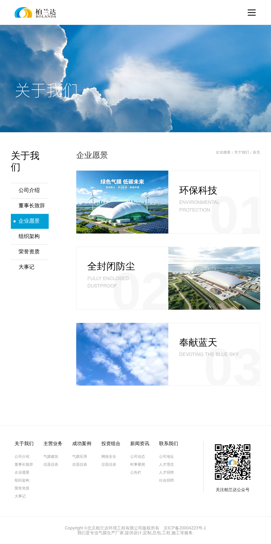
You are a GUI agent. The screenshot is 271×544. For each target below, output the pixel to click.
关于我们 (241, 152)
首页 (256, 152)
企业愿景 (223, 152)
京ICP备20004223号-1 (185, 528)
